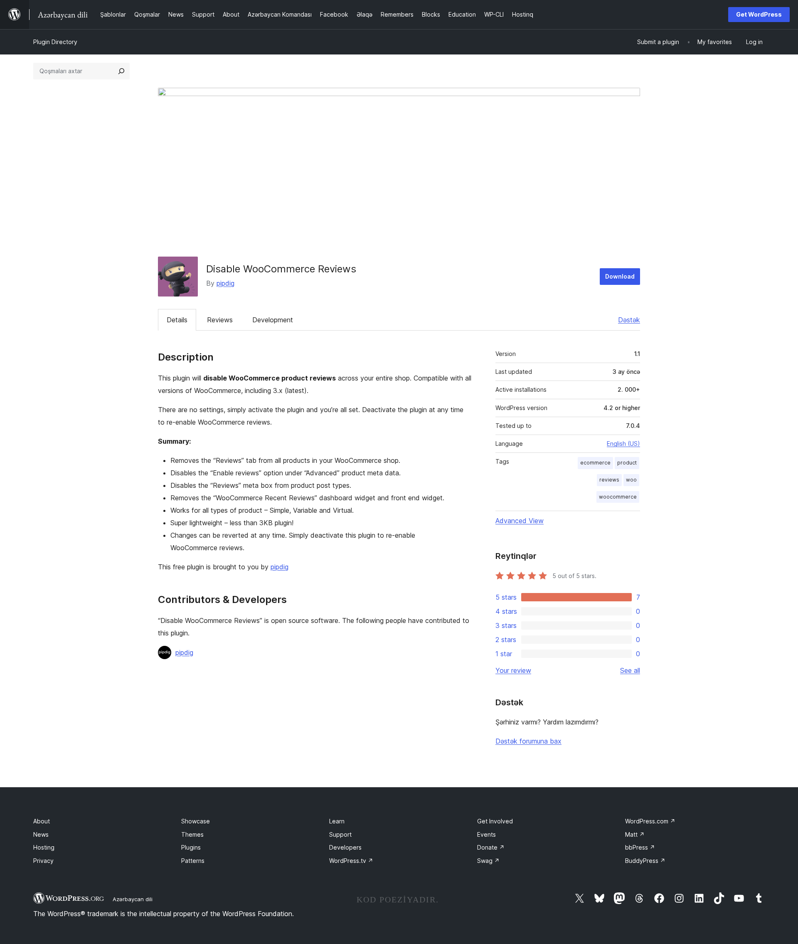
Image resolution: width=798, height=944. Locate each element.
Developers (345, 847)
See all (630, 670)
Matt (635, 834)
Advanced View (519, 520)
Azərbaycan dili (133, 899)
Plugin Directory (55, 41)
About (41, 821)
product (627, 463)
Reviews (220, 320)
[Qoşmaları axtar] (121, 71)
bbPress (640, 847)
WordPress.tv (351, 860)
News (41, 834)
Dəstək (629, 320)
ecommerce (595, 463)
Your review (513, 670)
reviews (609, 480)
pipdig (225, 283)
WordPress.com (650, 821)
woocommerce (618, 497)
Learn (337, 821)
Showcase (195, 821)
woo (631, 480)
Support (340, 834)
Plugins (191, 847)
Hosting (43, 847)
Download (620, 276)
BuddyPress (645, 860)
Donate (491, 847)
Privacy (43, 860)
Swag (488, 860)
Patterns (192, 860)
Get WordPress (759, 14)
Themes (192, 834)
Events (486, 834)
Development (272, 320)
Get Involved (495, 821)
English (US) (623, 443)
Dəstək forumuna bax (528, 741)
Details (177, 320)
